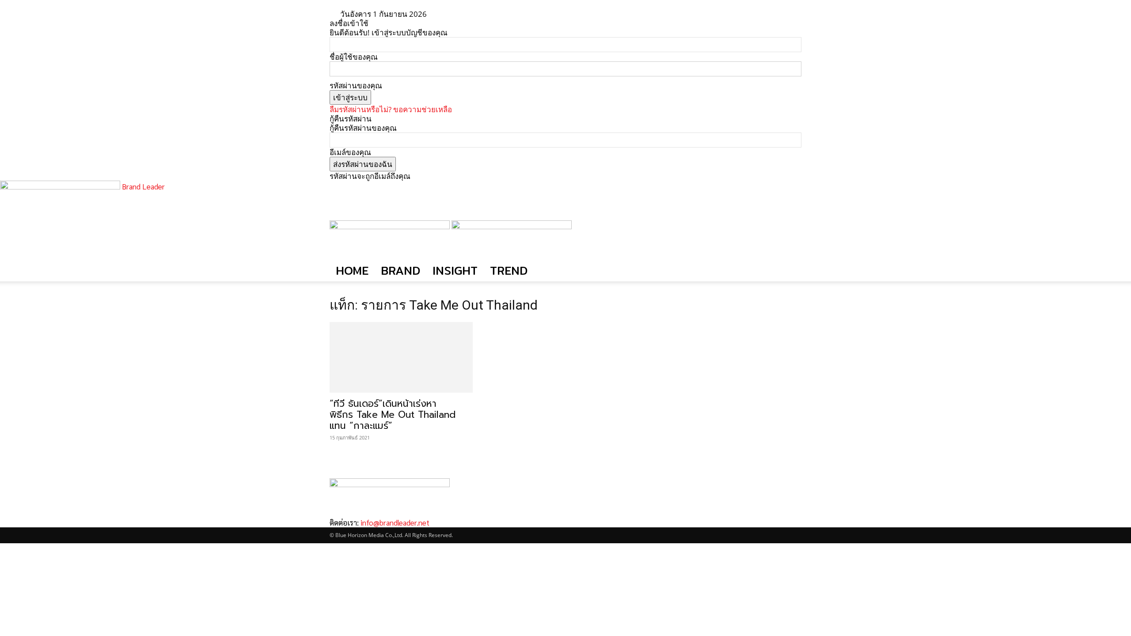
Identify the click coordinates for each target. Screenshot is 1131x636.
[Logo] (391, 226)
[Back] (461, 14)
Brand (400, 270)
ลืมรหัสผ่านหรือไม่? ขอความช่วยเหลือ (391, 109)
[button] (790, 231)
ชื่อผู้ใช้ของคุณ (354, 57)
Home (352, 270)
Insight (455, 270)
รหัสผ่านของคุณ (356, 85)
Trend (509, 270)
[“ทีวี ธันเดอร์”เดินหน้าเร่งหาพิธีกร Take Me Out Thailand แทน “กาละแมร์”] (401, 357)
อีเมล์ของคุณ (350, 152)
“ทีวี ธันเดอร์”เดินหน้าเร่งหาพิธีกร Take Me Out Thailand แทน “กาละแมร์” (392, 415)
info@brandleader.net (395, 522)
